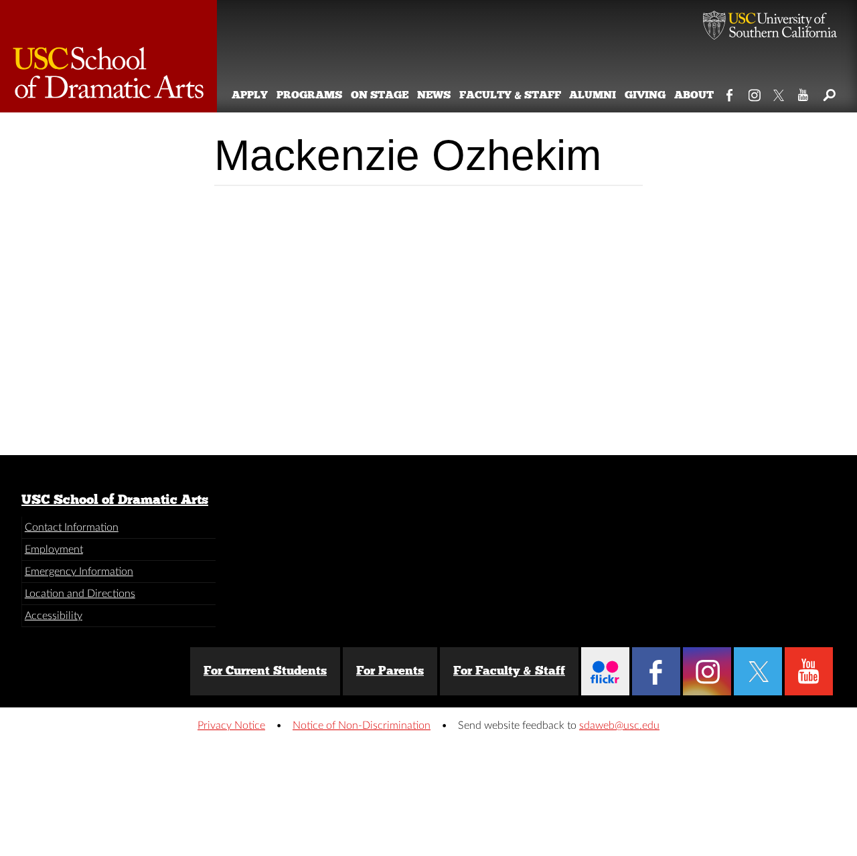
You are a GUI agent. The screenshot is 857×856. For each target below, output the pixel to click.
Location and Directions (80, 593)
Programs (309, 94)
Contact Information (72, 527)
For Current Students (265, 670)
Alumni (592, 94)
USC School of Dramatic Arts (114, 499)
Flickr (605, 671)
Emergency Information (79, 571)
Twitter (779, 92)
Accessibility (53, 615)
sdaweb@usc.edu (619, 725)
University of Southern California (770, 27)
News (434, 94)
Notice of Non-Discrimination (362, 725)
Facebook (730, 92)
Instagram (755, 92)
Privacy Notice (231, 725)
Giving (645, 94)
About (694, 94)
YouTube (803, 92)
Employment (54, 549)
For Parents (390, 670)
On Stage (379, 94)
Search (828, 92)
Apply (250, 94)
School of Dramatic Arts (108, 56)
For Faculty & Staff (509, 670)
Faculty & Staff (510, 94)
